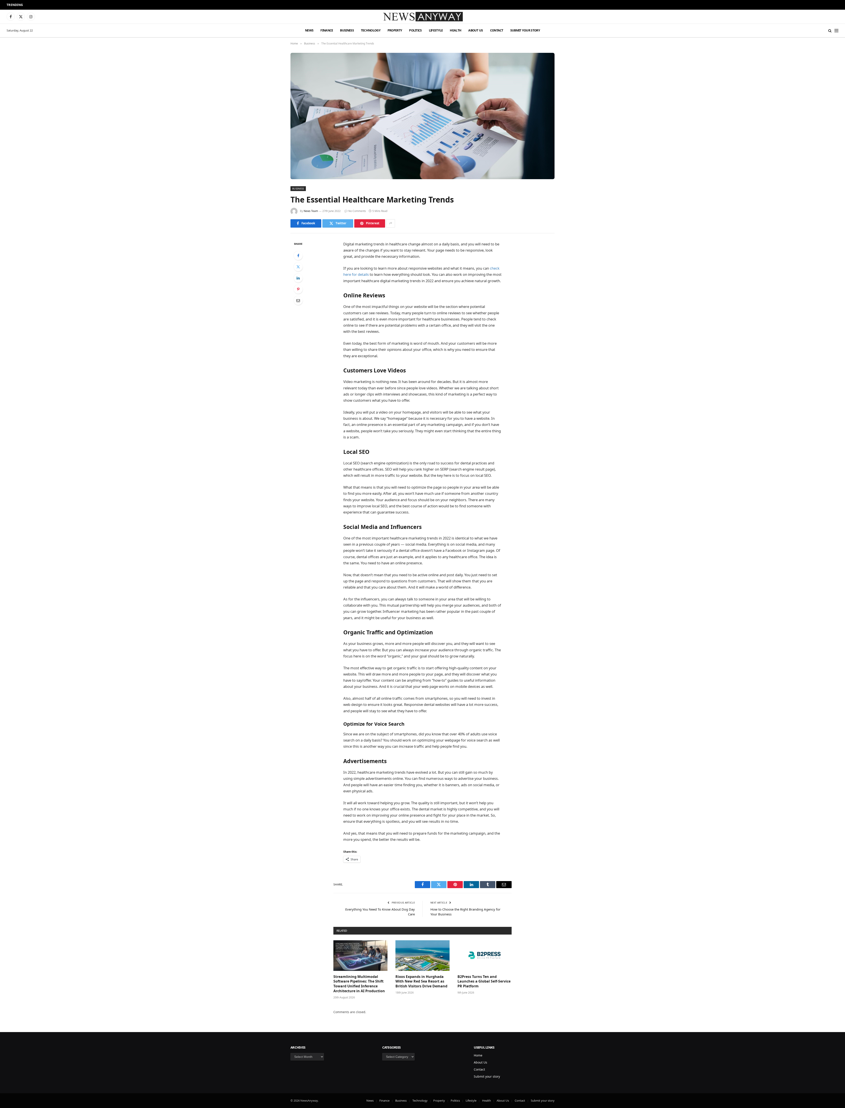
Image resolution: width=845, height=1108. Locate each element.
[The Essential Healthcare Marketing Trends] (422, 116)
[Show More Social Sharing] (390, 223)
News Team (311, 211)
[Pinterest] (298, 289)
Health (455, 30)
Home (478, 1055)
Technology (370, 30)
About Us (475, 30)
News (309, 30)
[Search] (829, 30)
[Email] (298, 300)
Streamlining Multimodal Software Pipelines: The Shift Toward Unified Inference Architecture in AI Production (359, 983)
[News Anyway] (422, 17)
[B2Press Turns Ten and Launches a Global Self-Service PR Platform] (484, 955)
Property (395, 30)
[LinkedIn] (298, 278)
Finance (326, 30)
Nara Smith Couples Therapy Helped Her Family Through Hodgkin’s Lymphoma (84, 5)
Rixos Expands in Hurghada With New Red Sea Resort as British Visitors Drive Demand (421, 981)
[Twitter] (298, 266)
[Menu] (836, 30)
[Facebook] (298, 255)
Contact (496, 30)
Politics (415, 30)
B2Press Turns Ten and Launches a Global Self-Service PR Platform (484, 981)
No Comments (357, 211)
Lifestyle (436, 30)
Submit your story (525, 30)
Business (347, 30)
